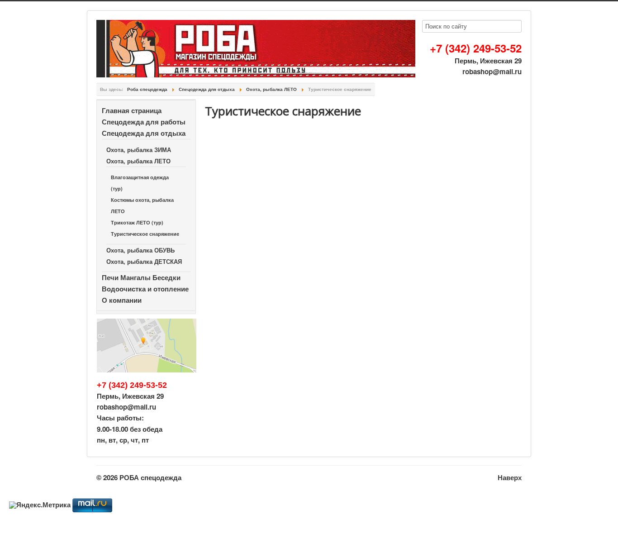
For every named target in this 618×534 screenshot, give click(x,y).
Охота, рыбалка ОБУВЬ (140, 250)
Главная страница (132, 110)
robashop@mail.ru (492, 71)
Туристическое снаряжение (145, 233)
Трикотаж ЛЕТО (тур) (137, 222)
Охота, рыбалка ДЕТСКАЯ (144, 261)
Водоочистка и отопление (145, 289)
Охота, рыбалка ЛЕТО (138, 161)
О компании (122, 300)
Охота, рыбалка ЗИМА (138, 149)
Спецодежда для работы (143, 122)
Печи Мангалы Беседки (141, 277)
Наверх (510, 477)
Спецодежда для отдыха (143, 133)
